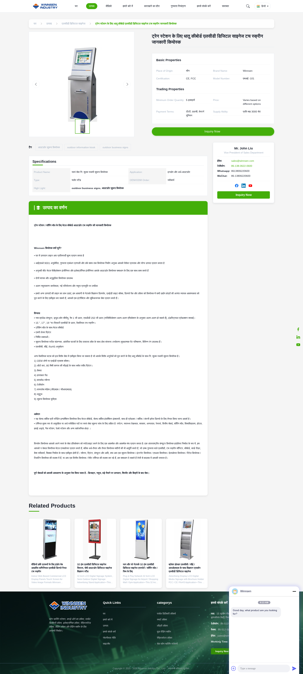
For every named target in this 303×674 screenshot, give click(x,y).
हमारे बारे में (128, 6)
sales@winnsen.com (242, 160)
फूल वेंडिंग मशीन (164, 631)
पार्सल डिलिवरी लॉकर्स (166, 613)
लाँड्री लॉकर (162, 625)
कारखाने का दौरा (152, 6)
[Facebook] (298, 329)
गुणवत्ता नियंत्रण (178, 6)
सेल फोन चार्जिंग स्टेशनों (167, 643)
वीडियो (109, 6)
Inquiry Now (244, 194)
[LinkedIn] (298, 337)
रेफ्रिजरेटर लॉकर (164, 637)
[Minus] (294, 591)
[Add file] (233, 668)
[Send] (294, 668)
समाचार (225, 6)
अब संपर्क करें (49, 582)
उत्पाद (92, 6)
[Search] (247, 6)
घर (76, 6)
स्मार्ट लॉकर (162, 619)
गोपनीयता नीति (109, 637)
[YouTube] (298, 345)
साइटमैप (106, 643)
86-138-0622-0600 (241, 165)
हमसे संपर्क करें (204, 6)
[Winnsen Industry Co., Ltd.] (45, 6)
